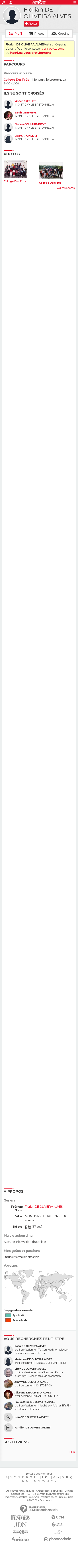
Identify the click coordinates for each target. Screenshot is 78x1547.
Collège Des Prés (16, 79)
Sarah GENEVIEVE (25, 112)
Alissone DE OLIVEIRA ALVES (33, 1392)
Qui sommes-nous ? (15, 1491)
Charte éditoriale (44, 1491)
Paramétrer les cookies (16, 1497)
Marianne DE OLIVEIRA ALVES (33, 1359)
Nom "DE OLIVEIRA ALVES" (31, 1417)
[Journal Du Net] (20, 1524)
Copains (63, 33)
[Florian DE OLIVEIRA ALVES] (12, 15)
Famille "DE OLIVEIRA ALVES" (33, 1427)
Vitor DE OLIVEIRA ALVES (30, 1368)
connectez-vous (53, 48)
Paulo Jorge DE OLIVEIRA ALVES (35, 1402)
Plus (71, 1452)
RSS (28, 1494)
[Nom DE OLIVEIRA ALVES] (8, 1417)
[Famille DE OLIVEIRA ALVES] (8, 1427)
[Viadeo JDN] (57, 1532)
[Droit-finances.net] (57, 1524)
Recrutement (38, 1494)
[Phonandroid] (57, 1539)
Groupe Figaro (66, 1497)
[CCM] (57, 1517)
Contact (69, 1491)
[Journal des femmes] (20, 1517)
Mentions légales (49, 1497)
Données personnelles (58, 1494)
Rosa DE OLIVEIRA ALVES (30, 1346)
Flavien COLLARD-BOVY (30, 124)
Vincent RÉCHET (25, 101)
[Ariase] (20, 1539)
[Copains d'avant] (20, 1532)
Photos (39, 33)
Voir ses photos (65, 188)
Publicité (58, 1491)
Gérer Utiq (34, 1497)
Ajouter (32, 23)
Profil (18, 33)
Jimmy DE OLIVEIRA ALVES (31, 1382)
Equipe (30, 1491)
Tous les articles (17, 1494)
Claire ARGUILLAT (26, 135)
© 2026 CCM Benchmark (39, 1500)
